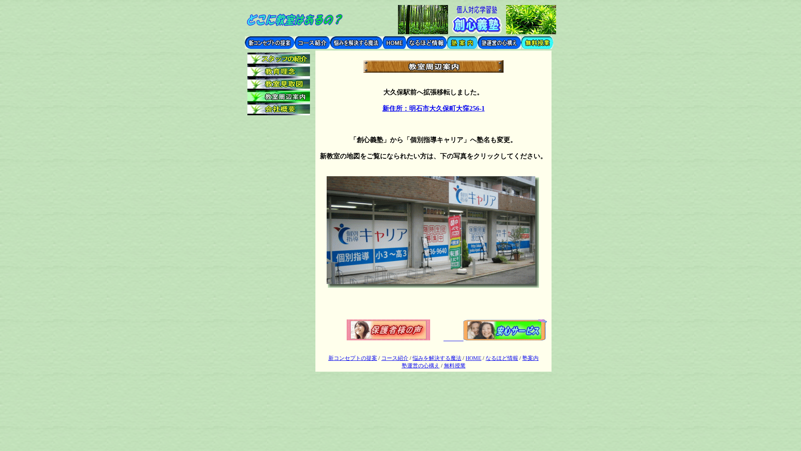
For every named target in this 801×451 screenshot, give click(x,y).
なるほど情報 (502, 358)
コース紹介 (394, 358)
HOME (473, 358)
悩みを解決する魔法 (437, 358)
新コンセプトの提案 (352, 358)
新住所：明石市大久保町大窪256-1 (434, 108)
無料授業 (455, 365)
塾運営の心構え (421, 365)
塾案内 (530, 358)
